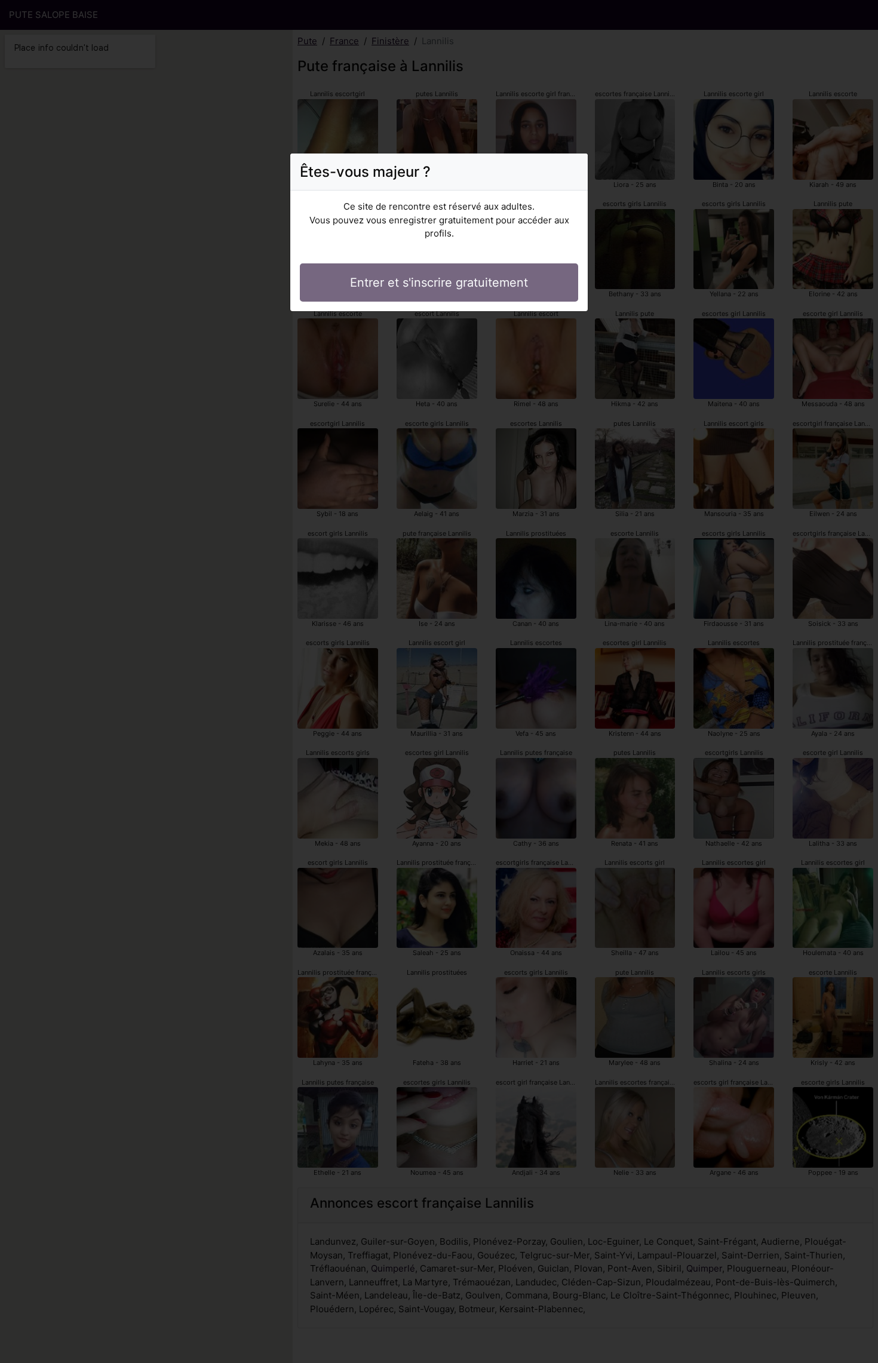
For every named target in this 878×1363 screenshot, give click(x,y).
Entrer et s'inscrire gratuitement (439, 282)
